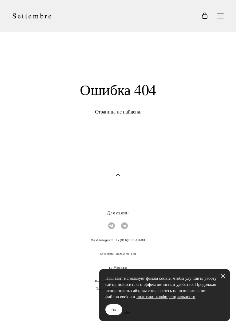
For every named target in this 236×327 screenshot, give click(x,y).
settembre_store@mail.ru (118, 254)
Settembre (32, 16)
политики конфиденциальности (165, 296)
